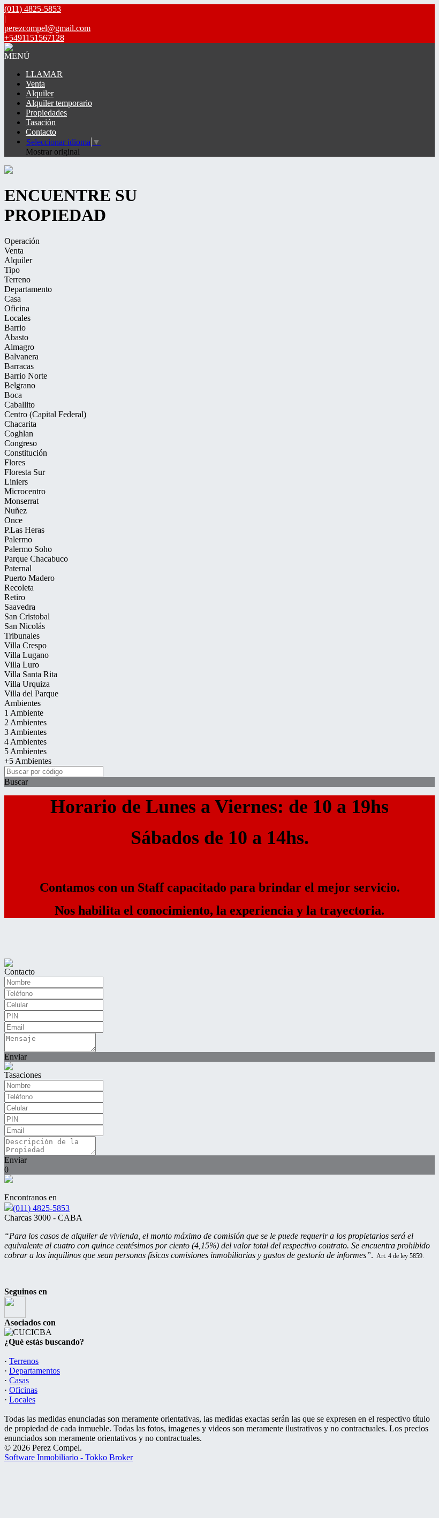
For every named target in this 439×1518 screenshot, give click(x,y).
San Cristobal (27, 616)
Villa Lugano (26, 655)
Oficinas (23, 1389)
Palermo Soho (28, 549)
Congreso (20, 443)
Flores (14, 462)
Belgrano (19, 385)
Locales (17, 318)
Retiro (14, 597)
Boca (13, 395)
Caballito (19, 404)
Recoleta (19, 587)
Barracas (19, 366)
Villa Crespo (25, 645)
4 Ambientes (25, 741)
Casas (19, 1380)
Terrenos (24, 1361)
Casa (12, 298)
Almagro (19, 346)
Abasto (16, 337)
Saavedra (19, 606)
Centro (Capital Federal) (45, 414)
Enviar (15, 1056)
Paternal (18, 568)
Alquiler (40, 93)
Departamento (28, 289)
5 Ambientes (25, 751)
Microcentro (25, 491)
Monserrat (21, 500)
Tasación (41, 122)
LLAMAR (44, 74)
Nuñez (15, 510)
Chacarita (20, 423)
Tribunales (22, 635)
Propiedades (46, 112)
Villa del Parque (31, 693)
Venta (35, 83)
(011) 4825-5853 (41, 1208)
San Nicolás (24, 626)
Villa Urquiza (27, 683)
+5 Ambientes (27, 760)
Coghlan (18, 433)
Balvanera (21, 356)
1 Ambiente (23, 712)
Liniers (16, 481)
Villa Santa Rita (30, 674)
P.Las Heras (24, 529)
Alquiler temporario (59, 103)
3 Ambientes (25, 732)
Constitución (25, 452)
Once (13, 520)
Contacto (41, 131)
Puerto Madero (29, 577)
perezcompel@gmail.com (47, 28)
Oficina (16, 308)
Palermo (18, 539)
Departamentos (34, 1370)
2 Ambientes (25, 722)
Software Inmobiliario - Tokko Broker (68, 1457)
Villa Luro (21, 664)
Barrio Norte (25, 375)
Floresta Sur (24, 472)
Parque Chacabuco (36, 558)
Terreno (17, 279)
